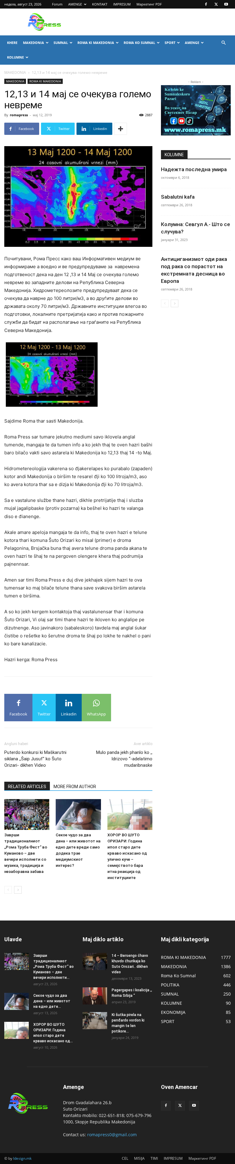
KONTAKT (99, 4)
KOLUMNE (15, 57)
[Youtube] (226, 4)
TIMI (154, 1158)
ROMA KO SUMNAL (139, 42)
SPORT (170, 42)
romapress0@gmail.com (112, 1134)
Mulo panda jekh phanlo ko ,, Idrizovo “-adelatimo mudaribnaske (124, 759)
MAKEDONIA (33, 42)
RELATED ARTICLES (27, 786)
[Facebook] (206, 4)
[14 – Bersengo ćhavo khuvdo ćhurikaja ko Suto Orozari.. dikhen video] (95, 961)
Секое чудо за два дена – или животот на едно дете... (51, 1001)
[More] (120, 129)
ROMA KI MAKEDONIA (95, 42)
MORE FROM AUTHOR (75, 786)
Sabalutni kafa (178, 197)
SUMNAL (61, 42)
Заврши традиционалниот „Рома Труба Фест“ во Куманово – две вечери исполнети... (53, 966)
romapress (19, 115)
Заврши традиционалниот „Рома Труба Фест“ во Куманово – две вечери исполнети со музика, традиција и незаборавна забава (25, 853)
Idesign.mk (22, 1158)
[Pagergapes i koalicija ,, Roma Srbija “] (95, 995)
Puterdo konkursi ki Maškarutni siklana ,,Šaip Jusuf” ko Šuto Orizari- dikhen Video (35, 759)
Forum (57, 4)
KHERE (12, 42)
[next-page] (18, 890)
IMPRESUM (122, 4)
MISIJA (139, 1158)
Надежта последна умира (194, 169)
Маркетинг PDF (149, 4)
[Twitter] (216, 4)
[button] (223, 43)
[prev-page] (8, 890)
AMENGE (75, 4)
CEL (125, 1158)
